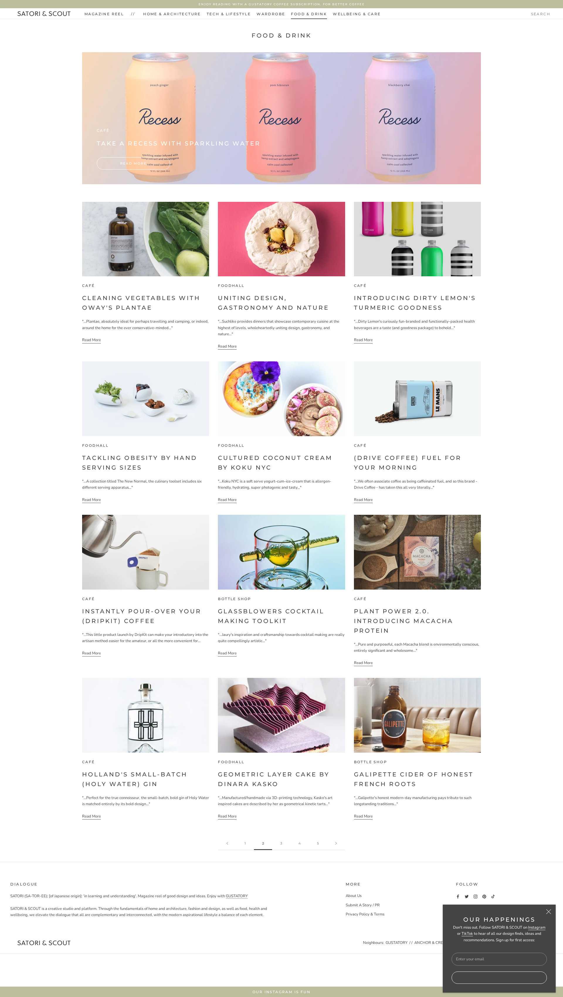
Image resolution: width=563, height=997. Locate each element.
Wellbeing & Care (357, 14)
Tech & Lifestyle (229, 14)
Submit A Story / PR (363, 905)
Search (540, 14)
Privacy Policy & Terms (365, 914)
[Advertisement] (281, 969)
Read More (133, 163)
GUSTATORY (237, 896)
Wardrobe (271, 14)
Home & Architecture (172, 14)
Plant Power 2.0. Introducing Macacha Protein (403, 621)
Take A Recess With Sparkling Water (179, 143)
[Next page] (336, 843)
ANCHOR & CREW (430, 942)
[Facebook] (458, 896)
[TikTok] (493, 896)
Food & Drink (309, 14)
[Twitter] (467, 896)
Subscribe (499, 978)
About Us (354, 895)
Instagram (536, 927)
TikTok (467, 933)
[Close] (548, 911)
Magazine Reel (104, 14)
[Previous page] (227, 843)
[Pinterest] (484, 896)
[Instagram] (475, 896)
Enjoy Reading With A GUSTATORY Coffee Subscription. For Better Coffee (282, 4)
